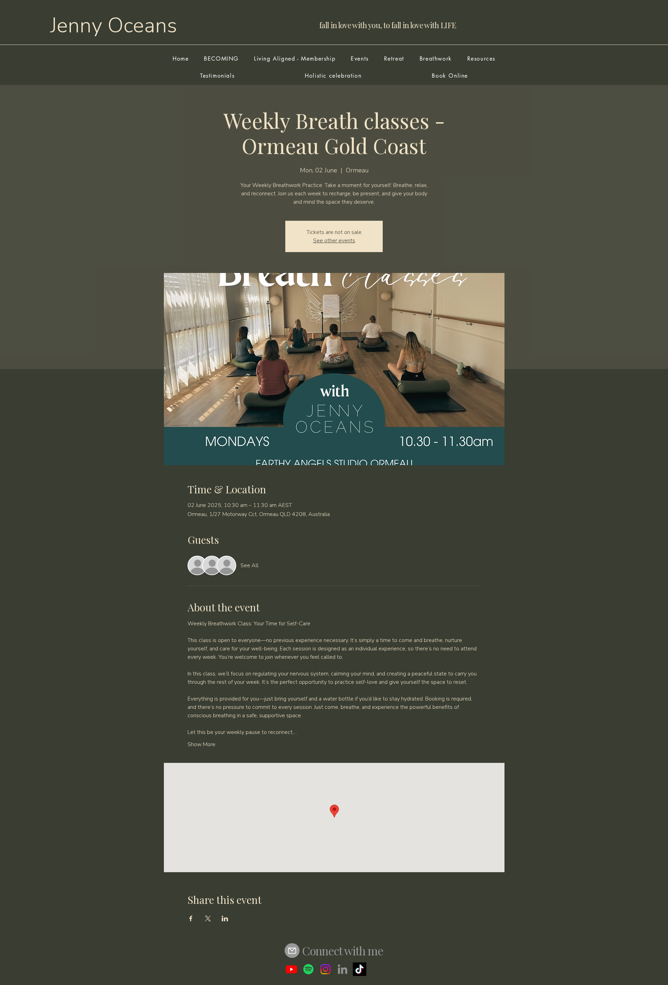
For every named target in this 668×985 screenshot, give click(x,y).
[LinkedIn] (342, 969)
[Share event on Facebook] (191, 918)
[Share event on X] (208, 918)
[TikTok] (359, 969)
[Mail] (292, 950)
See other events (334, 240)
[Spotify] (308, 969)
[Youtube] (291, 969)
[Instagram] (325, 969)
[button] (359, 59)
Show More (201, 744)
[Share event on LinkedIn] (225, 918)
